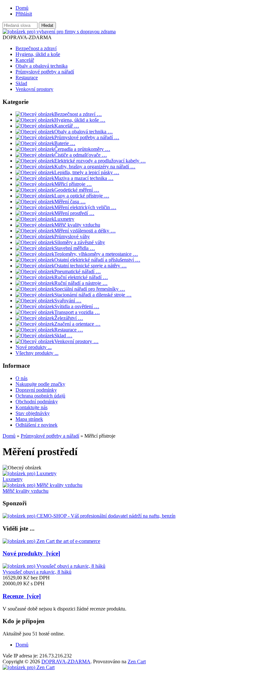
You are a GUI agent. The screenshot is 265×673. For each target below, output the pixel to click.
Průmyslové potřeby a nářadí (50, 436)
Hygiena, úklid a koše (38, 54)
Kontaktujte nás (32, 407)
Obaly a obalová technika (42, 66)
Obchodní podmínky (37, 401)
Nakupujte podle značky (40, 384)
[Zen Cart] (29, 667)
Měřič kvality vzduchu (25, 491)
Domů (22, 8)
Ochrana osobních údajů (40, 395)
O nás (21, 378)
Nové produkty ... (34, 347)
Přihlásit (24, 14)
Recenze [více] (22, 596)
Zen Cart (137, 661)
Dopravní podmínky (36, 390)
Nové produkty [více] (31, 553)
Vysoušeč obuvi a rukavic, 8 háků (37, 572)
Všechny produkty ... (37, 353)
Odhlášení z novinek (37, 425)
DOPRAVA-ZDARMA (65, 661)
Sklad (21, 83)
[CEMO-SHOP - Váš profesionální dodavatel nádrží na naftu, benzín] (89, 516)
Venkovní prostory (34, 89)
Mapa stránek (29, 419)
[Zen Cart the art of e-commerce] (51, 541)
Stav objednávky (33, 413)
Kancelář (25, 60)
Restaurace (27, 77)
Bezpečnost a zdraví (36, 48)
